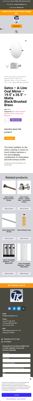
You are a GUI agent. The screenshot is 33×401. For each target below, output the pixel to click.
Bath (14, 77)
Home (6, 77)
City (4, 373)
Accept (16, 395)
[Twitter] (19, 308)
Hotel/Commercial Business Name (13, 368)
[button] (30, 379)
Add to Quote (15, 120)
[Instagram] (23, 308)
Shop (10, 77)
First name (6, 353)
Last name (6, 358)
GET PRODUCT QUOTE (16, 285)
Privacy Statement (21, 398)
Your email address (9, 363)
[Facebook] (9, 308)
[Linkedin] (14, 308)
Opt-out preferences (11, 398)
